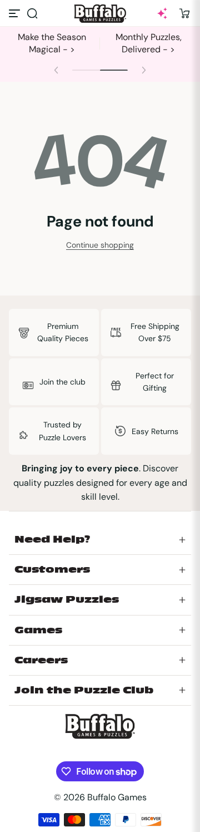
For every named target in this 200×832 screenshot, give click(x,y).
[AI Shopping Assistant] (162, 13)
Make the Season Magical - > (52, 43)
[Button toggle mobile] (15, 13)
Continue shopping (100, 245)
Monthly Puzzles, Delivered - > (149, 43)
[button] (32, 13)
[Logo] (100, 13)
